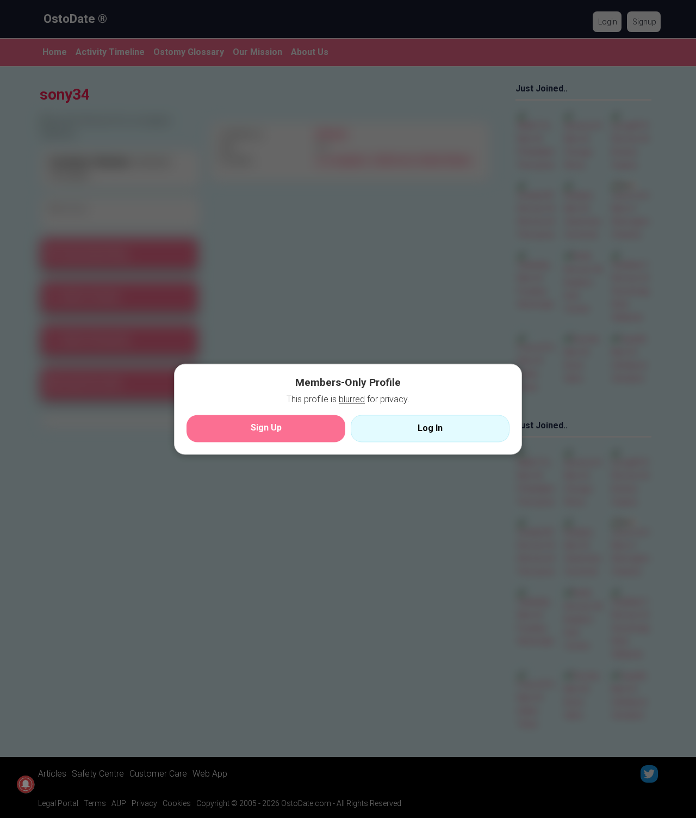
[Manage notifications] (25, 784)
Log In (430, 428)
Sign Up (266, 427)
